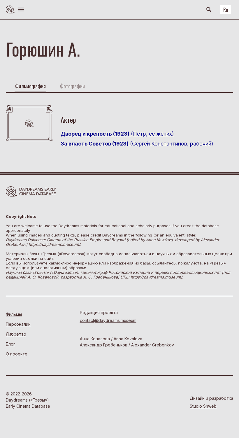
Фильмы (14, 314)
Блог (10, 343)
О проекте (16, 353)
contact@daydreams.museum (108, 320)
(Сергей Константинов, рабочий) (137, 144)
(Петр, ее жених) (117, 134)
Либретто (16, 334)
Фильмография (30, 86)
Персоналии (18, 324)
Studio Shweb (203, 406)
